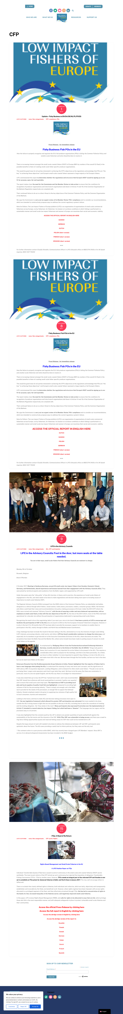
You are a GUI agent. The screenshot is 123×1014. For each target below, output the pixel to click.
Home (31, 6)
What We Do (47, 17)
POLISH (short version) (61, 232)
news (30, 119)
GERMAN (61, 224)
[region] (23, 1000)
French (61, 949)
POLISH (61, 441)
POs (58, 119)
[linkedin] (68, 10)
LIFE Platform (21, 119)
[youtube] (59, 10)
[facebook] (51, 10)
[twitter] (55, 10)
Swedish (61, 923)
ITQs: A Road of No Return (61, 836)
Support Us (92, 17)
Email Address (51, 969)
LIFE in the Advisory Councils (61, 546)
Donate (88, 6)
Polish (62, 940)
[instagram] (64, 10)
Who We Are (31, 17)
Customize (12, 1006)
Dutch (61, 944)
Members (97, 6)
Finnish (61, 927)
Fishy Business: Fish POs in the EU (61, 333)
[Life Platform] (62, 18)
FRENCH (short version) (61, 237)
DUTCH (61, 228)
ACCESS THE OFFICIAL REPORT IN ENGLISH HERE (61, 215)
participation (56, 549)
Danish (61, 932)
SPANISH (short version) (61, 241)
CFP (47, 119)
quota (51, 838)
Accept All (35, 1006)
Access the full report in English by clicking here (62, 911)
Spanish (61, 953)
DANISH (61, 220)
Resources (76, 17)
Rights (55, 838)
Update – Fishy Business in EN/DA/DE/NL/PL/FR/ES (61, 116)
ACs (47, 549)
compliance (52, 119)
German (61, 936)
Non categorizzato (38, 119)
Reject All (23, 1006)
